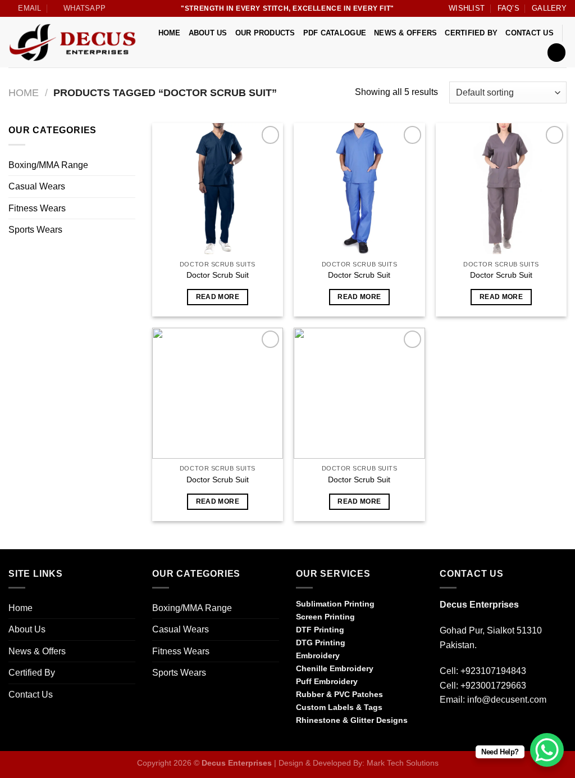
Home (169, 33)
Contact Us (529, 33)
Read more (217, 296)
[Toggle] (130, 164)
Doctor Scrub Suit (217, 274)
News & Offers (405, 33)
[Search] (556, 52)
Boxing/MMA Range (48, 165)
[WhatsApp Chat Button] (547, 750)
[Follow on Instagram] (460, 726)
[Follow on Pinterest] (487, 726)
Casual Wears (36, 186)
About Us (208, 33)
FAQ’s (508, 8)
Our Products (265, 33)
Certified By (471, 33)
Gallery (549, 8)
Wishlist (467, 8)
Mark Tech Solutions (403, 762)
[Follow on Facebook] (446, 726)
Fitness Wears (37, 208)
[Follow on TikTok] (473, 726)
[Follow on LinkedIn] (501, 726)
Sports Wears (35, 229)
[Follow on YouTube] (514, 726)
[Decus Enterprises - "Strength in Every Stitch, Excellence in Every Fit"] (73, 42)
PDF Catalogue (334, 33)
